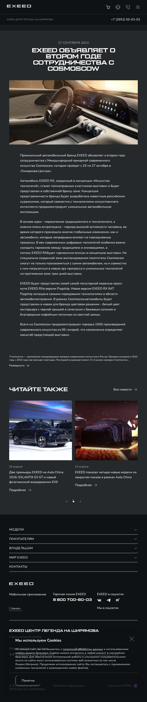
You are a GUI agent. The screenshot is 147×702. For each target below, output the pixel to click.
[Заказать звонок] (128, 7)
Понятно (28, 680)
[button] (131, 639)
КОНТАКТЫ (18, 567)
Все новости (123, 389)
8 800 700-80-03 (72, 599)
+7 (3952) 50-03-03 (125, 19)
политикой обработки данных (83, 649)
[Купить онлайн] (108, 7)
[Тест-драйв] (118, 7)
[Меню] (138, 7)
